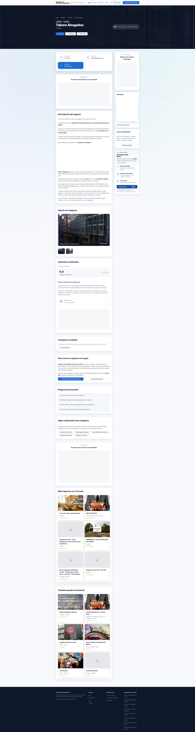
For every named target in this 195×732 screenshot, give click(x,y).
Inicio (89, 2)
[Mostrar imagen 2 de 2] (69, 251)
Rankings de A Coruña (81, 435)
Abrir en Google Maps (123, 125)
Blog (107, 2)
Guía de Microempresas (70, 699)
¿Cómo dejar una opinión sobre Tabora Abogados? (75, 409)
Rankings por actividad (66, 435)
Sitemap (90, 703)
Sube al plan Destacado (97, 379)
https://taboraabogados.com (70, 186)
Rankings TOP (100, 2)
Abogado (63, 17)
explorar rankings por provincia (91, 195)
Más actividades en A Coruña (100, 432)
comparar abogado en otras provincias (82, 193)
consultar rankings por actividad (72, 195)
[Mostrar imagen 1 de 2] (61, 251)
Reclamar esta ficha (127, 145)
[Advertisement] (84, 94)
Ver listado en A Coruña (66, 432)
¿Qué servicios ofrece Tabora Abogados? (72, 395)
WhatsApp (71, 33)
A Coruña (70, 17)
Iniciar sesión (116, 2)
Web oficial (83, 33)
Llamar (61, 33)
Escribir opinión (65, 347)
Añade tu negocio (110, 695)
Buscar (94, 2)
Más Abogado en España (82, 432)
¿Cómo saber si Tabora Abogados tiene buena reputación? (78, 404)
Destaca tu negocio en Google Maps (70, 379)
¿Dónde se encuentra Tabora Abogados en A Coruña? (76, 400)
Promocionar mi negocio (131, 2)
